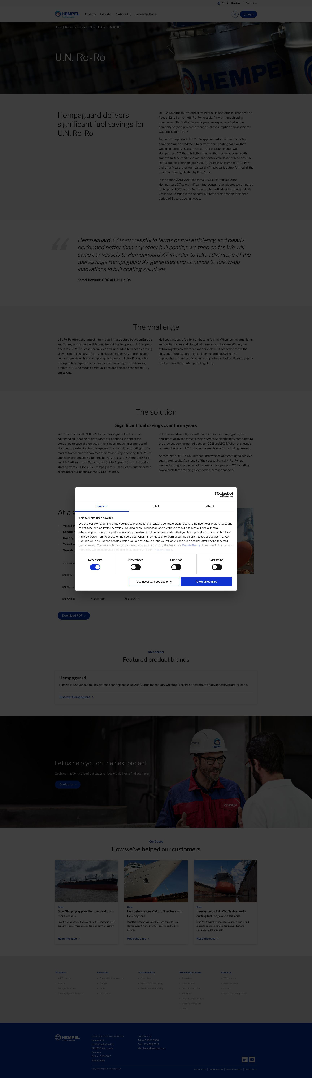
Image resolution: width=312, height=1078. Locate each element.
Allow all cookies (206, 581)
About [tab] (210, 506)
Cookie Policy (191, 545)
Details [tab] (156, 506)
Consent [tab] (101, 506)
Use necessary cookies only (154, 581)
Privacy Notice (162, 549)
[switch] (136, 567)
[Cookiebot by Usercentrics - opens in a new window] (217, 494)
